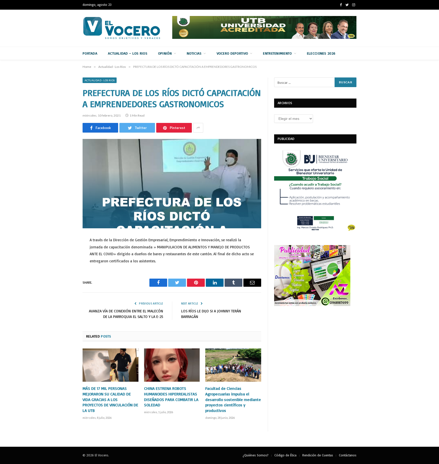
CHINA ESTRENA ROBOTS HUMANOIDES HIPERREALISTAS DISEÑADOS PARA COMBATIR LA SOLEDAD (171, 396)
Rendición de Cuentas (317, 455)
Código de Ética (285, 455)
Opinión (165, 53)
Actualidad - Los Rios (100, 80)
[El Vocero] (126, 28)
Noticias (194, 53)
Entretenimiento (277, 53)
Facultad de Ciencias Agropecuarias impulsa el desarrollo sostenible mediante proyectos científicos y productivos (233, 399)
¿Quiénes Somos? (256, 455)
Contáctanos (347, 455)
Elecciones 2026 (321, 53)
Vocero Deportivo (232, 53)
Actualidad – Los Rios (127, 53)
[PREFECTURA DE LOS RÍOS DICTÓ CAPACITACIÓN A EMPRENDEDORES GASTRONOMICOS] (172, 183)
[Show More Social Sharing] (198, 128)
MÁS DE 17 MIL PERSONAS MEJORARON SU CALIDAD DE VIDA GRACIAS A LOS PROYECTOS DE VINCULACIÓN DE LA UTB (110, 399)
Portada (90, 53)
